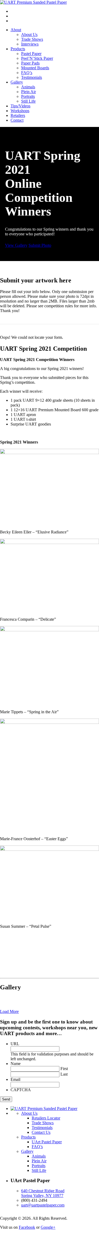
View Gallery (16, 245)
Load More (9, 1011)
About (16, 30)
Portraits (28, 96)
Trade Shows (32, 39)
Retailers (18, 115)
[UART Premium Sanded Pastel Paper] (33, 2)
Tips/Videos (20, 106)
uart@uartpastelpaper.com (42, 1205)
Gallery (17, 82)
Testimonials (31, 77)
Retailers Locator (46, 1118)
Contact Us (41, 1132)
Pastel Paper (31, 53)
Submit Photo (40, 245)
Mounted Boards (35, 68)
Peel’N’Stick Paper (37, 58)
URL (15, 1043)
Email (15, 1079)
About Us (29, 34)
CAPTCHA (21, 1089)
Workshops (20, 110)
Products (18, 49)
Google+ (48, 1227)
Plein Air (28, 91)
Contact (17, 120)
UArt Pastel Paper (47, 1142)
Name (16, 1063)
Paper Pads (30, 63)
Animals (28, 87)
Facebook (27, 1227)
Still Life (28, 101)
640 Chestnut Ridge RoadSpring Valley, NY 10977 (42, 1193)
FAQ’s (26, 72)
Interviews (30, 44)
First (64, 1068)
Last (64, 1074)
